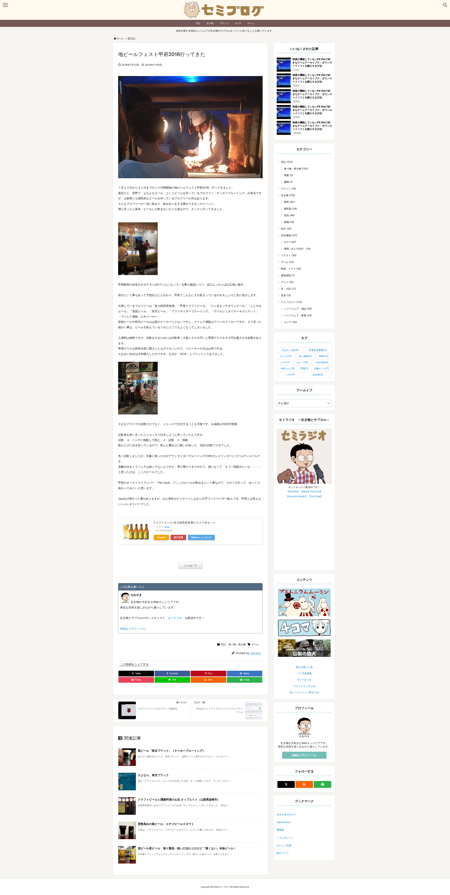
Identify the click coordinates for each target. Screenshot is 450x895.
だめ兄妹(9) (321, 362)
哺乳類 (290, 208)
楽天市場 (178, 537)
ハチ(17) (290, 374)
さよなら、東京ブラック (153, 775)
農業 (288, 175)
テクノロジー (291, 301)
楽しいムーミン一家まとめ (304, 692)
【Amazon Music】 (296, 496)
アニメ (287, 281)
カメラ (290, 322)
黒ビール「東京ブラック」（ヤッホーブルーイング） (171, 750)
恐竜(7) (304, 368)
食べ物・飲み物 (237, 644)
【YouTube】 (315, 496)
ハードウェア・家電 (298, 315)
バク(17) (285, 362)
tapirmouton (284, 822)
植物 (289, 221)
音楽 (286, 295)
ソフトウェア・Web (298, 308)
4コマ (238, 23)
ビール (255, 644)
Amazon (161, 537)
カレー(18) (302, 362)
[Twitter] (286, 784)
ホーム (120, 38)
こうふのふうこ (285, 837)
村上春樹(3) (305, 356)
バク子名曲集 (304, 673)
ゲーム (251, 23)
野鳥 (289, 201)
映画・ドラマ (291, 268)
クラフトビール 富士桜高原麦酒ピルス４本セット (184, 522)
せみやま (255, 653)
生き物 (210, 23)
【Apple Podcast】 (311, 491)
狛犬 (286, 228)
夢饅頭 (280, 829)
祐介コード (283, 852)
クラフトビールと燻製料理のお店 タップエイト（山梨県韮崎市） (179, 799)
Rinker (167, 527)
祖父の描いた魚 (304, 666)
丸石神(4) (317, 374)
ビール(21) (286, 356)
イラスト (288, 255)
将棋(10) (323, 356)
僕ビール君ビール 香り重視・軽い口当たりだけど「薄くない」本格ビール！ (187, 848)
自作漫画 (289, 235)
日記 (198, 23)
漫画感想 (288, 275)
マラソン (224, 23)
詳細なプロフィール (132, 628)
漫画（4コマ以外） (297, 248)
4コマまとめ (304, 679)
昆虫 (289, 215)
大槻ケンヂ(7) (321, 368)
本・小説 (288, 288)
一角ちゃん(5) (287, 368)
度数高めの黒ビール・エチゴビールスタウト (166, 824)
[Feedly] (322, 784)
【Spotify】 (293, 491)
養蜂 (288, 181)
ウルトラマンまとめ (304, 685)
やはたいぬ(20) (290, 349)
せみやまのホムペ (286, 814)
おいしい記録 (284, 845)
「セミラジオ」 (175, 618)
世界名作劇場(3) (318, 349)
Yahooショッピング (201, 537)
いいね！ (190, 565)
